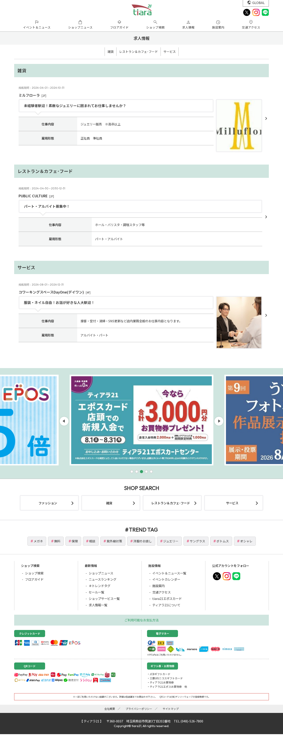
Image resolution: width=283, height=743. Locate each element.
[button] (131, 471)
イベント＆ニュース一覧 (169, 573)
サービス (169, 51)
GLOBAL (258, 2)
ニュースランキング (102, 579)
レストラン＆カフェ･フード (138, 51)
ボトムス (222, 541)
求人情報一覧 (98, 605)
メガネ (38, 541)
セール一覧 (96, 592)
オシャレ (246, 541)
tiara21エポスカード (167, 598)
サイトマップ (171, 708)
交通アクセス (161, 592)
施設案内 (158, 585)
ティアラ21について (166, 605)
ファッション (47, 503)
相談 (92, 541)
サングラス (197, 541)
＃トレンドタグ (99, 585)
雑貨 (110, 51)
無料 (57, 541)
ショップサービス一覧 (104, 598)
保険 (75, 541)
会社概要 (109, 708)
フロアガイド (34, 579)
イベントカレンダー (166, 579)
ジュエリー (170, 541)
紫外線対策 (114, 541)
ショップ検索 (34, 573)
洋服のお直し (142, 541)
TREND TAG (143, 529)
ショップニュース (101, 573)
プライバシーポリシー (139, 708)
